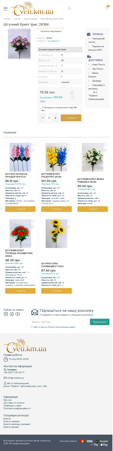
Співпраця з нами (12, 405)
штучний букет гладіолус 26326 (51, 175)
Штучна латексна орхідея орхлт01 (16, 175)
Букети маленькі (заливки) (17, 424)
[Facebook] (11, 315)
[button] (6, 9)
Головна (7, 19)
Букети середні (30, 19)
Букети (17, 19)
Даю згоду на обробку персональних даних (54, 327)
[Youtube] (17, 315)
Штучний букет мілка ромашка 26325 (90, 180)
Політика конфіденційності (17, 408)
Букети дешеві (11, 427)
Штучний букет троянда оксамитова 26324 (19, 253)
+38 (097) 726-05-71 (14, 372)
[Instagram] (6, 315)
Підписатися (99, 322)
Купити (72, 118)
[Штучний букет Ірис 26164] (19, 44)
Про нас (8, 400)
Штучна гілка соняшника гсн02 (52, 265)
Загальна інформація (50, 31)
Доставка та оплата (14, 402)
